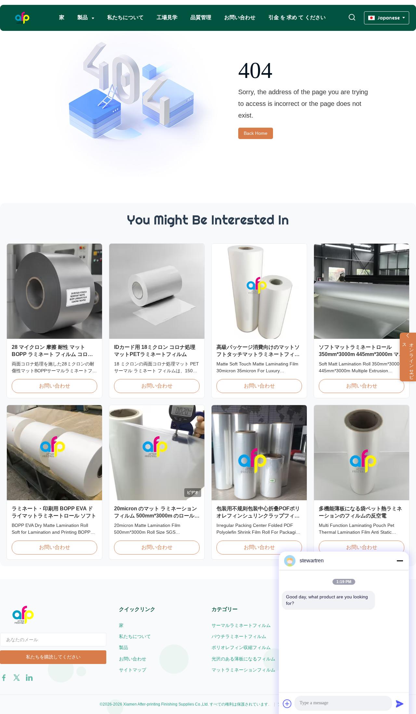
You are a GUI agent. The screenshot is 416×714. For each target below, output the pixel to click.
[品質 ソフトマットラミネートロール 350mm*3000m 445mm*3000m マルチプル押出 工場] (361, 291)
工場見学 (167, 17)
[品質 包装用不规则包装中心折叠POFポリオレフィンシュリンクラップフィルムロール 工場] (259, 452)
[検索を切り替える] (352, 18)
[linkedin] (29, 678)
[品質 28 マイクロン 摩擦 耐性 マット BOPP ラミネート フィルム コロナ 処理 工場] (54, 291)
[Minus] (400, 561)
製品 (83, 17)
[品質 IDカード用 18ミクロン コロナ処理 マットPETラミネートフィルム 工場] (156, 291)
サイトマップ (132, 669)
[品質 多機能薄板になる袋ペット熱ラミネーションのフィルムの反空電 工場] (361, 452)
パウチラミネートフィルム (239, 636)
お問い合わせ (239, 17)
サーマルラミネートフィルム (241, 625)
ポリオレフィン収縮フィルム (241, 647)
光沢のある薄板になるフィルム (243, 658)
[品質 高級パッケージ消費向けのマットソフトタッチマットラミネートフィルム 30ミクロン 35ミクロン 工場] (259, 291)
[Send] (400, 703)
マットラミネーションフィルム (243, 669)
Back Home (255, 133)
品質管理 (200, 17)
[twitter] (16, 678)
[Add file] (287, 703)
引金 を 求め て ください (297, 17)
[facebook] (4, 678)
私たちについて (125, 17)
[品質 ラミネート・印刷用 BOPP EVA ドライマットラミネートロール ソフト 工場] (54, 452)
